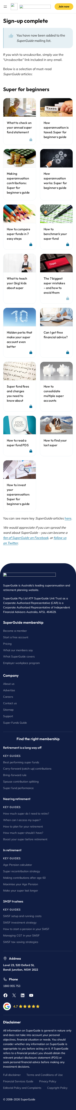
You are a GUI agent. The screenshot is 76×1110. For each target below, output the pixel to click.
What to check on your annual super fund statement (19, 127)
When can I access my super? (22, 820)
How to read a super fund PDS (18, 442)
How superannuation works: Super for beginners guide (55, 181)
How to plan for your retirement (23, 826)
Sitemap (8, 709)
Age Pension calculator (17, 865)
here (68, 518)
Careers (8, 697)
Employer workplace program (21, 663)
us (15, 703)
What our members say (18, 650)
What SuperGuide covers (19, 656)
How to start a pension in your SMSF (26, 929)
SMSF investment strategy (19, 922)
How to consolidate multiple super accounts (54, 393)
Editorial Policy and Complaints (22, 1088)
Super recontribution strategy (21, 871)
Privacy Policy (47, 1081)
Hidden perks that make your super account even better (19, 339)
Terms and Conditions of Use (45, 1075)
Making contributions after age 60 (24, 878)
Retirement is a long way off (22, 748)
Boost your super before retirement (25, 839)
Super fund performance (18, 788)
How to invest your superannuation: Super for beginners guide (18, 494)
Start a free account (15, 637)
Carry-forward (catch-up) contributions (27, 768)
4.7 (15, 1006)
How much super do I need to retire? (26, 813)
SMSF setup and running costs (22, 916)
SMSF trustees (13, 901)
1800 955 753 (11, 986)
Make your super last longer (20, 890)
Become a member (15, 631)
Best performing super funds (21, 762)
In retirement (12, 850)
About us (8, 684)
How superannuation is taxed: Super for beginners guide (56, 130)
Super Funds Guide (15, 722)
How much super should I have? (23, 833)
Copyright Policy (57, 1088)
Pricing (7, 644)
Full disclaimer (12, 1075)
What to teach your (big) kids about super (17, 283)
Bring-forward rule (15, 775)
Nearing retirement (16, 799)
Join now (63, 6)
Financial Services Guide (18, 1081)
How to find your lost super (55, 442)
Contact (8, 703)
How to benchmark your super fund (55, 233)
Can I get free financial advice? (56, 334)
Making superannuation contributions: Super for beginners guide (18, 183)
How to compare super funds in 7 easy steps (18, 233)
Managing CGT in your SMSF (21, 935)
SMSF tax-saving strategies (20, 942)
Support (8, 716)
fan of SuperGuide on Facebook (25, 538)
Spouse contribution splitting (21, 781)
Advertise (9, 690)
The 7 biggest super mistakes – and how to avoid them (54, 285)
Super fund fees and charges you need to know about (18, 393)
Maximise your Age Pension (20, 884)
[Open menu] (5, 6)
